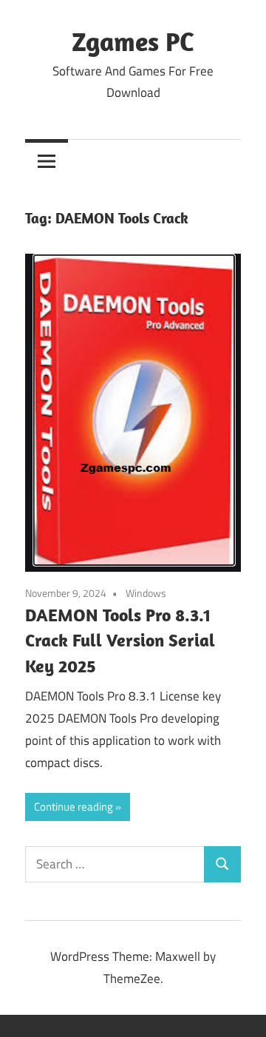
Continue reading (73, 806)
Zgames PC (133, 41)
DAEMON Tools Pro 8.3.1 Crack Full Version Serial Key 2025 (120, 641)
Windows (146, 593)
